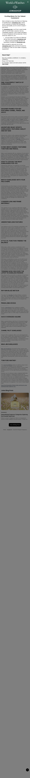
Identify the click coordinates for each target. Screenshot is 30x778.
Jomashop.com (16, 22)
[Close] (28, 2)
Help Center (5, 64)
